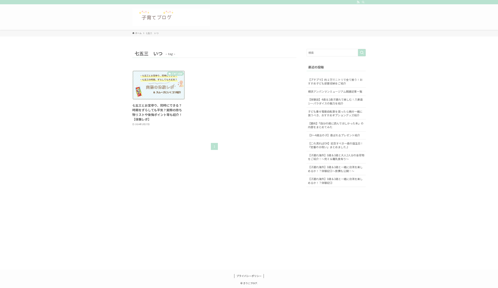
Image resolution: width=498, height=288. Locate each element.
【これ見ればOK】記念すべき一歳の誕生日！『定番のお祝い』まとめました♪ (335, 145)
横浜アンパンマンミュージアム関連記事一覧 (335, 91)
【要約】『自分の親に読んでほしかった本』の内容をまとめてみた (336, 125)
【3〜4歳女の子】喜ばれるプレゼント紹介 (334, 135)
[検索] (363, 2)
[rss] (358, 2)
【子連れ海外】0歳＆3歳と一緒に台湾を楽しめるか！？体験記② (335, 181)
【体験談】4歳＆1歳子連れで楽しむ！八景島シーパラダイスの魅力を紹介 (335, 101)
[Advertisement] (249, 233)
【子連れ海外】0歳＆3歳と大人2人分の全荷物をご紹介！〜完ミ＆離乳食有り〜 (336, 157)
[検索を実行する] (362, 52)
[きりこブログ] (171, 17)
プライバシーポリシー (249, 276)
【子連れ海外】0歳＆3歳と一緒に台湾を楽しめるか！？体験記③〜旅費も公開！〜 (335, 169)
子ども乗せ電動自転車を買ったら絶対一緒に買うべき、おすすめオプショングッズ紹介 (335, 113)
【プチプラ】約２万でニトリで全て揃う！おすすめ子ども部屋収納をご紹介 (335, 81)
